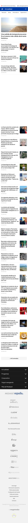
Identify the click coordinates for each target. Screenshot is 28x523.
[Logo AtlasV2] (14, 467)
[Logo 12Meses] (14, 462)
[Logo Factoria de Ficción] (14, 429)
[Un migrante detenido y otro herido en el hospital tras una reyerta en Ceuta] (23, 200)
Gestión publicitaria (14, 496)
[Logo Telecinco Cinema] (14, 456)
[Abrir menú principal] (25, 9)
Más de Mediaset (7, 387)
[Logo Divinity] (14, 418)
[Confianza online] (14, 517)
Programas (5, 374)
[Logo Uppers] (14, 451)
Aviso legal (14, 485)
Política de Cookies (14, 494)
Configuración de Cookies (14, 492)
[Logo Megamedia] (14, 509)
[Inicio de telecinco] (2, 9)
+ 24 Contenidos (14, 358)
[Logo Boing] (14, 434)
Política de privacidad (14, 490)
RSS (14, 498)
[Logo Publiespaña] (14, 473)
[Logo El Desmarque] (14, 423)
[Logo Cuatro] (14, 412)
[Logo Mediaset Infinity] (14, 401)
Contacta (14, 500)
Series (9, 12)
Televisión (4, 12)
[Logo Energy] (14, 440)
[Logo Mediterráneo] (14, 478)
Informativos (16, 12)
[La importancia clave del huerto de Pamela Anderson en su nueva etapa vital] (23, 167)
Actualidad (8, 9)
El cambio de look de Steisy (8, 5)
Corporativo (6, 378)
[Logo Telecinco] (14, 407)
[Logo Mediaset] (14, 394)
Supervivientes (24, 12)
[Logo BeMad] (14, 445)
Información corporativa (14, 487)
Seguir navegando (8, 382)
